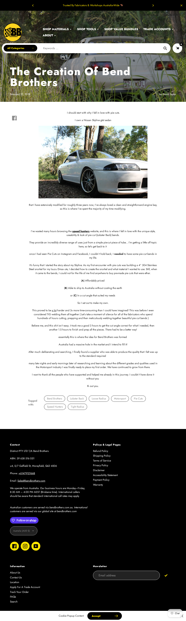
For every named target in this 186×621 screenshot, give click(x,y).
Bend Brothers (54, 398)
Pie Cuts (138, 398)
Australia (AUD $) (172, 15)
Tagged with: (32, 402)
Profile (18, 15)
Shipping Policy (101, 455)
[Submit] (166, 575)
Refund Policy (100, 451)
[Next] (153, 5)
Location (14, 582)
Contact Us (16, 577)
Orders (8, 15)
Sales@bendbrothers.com (31, 481)
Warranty (98, 485)
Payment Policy (101, 480)
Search (14, 601)
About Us (15, 572)
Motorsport (120, 398)
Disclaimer (99, 470)
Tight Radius (77, 406)
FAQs (13, 596)
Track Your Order (19, 592)
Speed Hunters (55, 406)
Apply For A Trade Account (25, 587)
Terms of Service (102, 460)
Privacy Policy (100, 465)
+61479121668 (27, 473)
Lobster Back (77, 398)
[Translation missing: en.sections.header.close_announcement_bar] (181, 5)
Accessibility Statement (105, 475)
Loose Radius (99, 398)
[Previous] (33, 5)
